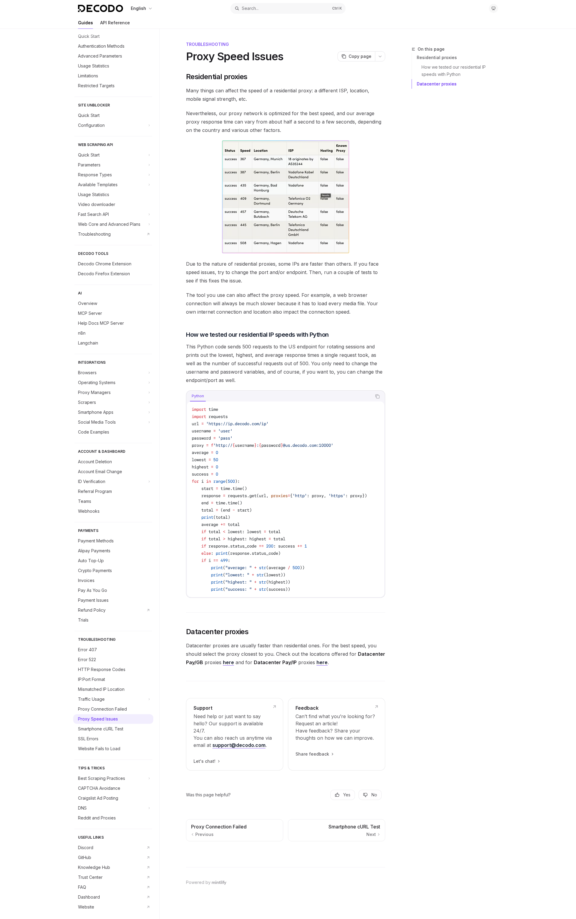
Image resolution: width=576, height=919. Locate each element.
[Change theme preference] (493, 8)
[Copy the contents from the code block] (377, 396)
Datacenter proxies (437, 83)
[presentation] (116, 474)
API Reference (115, 22)
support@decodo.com (239, 745)
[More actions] (380, 56)
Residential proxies (437, 57)
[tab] (198, 396)
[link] (234, 734)
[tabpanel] (285, 499)
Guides (85, 22)
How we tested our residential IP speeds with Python (454, 70)
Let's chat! (204, 761)
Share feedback (312, 753)
